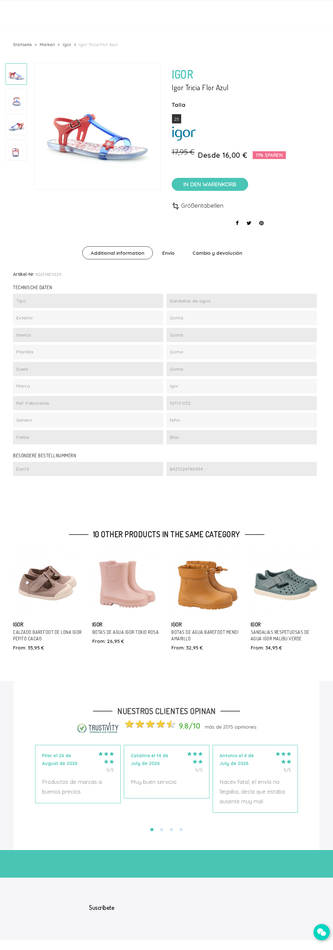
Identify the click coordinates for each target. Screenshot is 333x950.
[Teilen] (237, 223)
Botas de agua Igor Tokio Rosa (125, 632)
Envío (168, 253)
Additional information (117, 253)
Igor (18, 624)
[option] (16, 74)
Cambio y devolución (217, 253)
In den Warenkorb (209, 184)
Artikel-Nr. (23, 274)
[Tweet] (248, 223)
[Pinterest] (261, 223)
